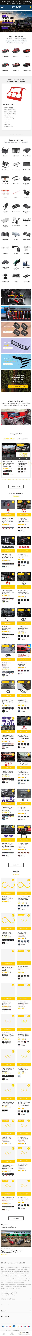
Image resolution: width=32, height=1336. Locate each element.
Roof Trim (7, 122)
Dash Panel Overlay (9, 109)
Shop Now (8, 331)
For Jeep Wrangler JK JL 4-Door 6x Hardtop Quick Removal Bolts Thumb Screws (8, 1104)
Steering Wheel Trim (10, 113)
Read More (4, 1254)
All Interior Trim (8, 126)
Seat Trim (7, 124)
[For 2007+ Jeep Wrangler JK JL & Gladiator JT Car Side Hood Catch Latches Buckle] (24, 920)
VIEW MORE (16, 496)
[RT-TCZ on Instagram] (11, 1293)
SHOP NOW (16, 300)
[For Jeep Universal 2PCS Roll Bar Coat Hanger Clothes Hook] (24, 955)
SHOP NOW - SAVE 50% (18, 386)
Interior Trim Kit (8, 107)
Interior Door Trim (9, 116)
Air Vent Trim (7, 120)
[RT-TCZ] (16, 94)
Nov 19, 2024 (4, 1248)
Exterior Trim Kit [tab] (22, 439)
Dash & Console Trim (10, 111)
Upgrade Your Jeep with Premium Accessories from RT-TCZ (12, 1251)
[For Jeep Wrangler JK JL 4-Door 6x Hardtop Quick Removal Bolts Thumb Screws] (8, 1090)
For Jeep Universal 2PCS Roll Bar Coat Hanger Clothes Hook (23, 968)
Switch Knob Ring (9, 118)
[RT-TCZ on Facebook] (3, 1293)
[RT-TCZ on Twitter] (7, 1293)
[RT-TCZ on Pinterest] (15, 1293)
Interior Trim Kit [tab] (9, 439)
